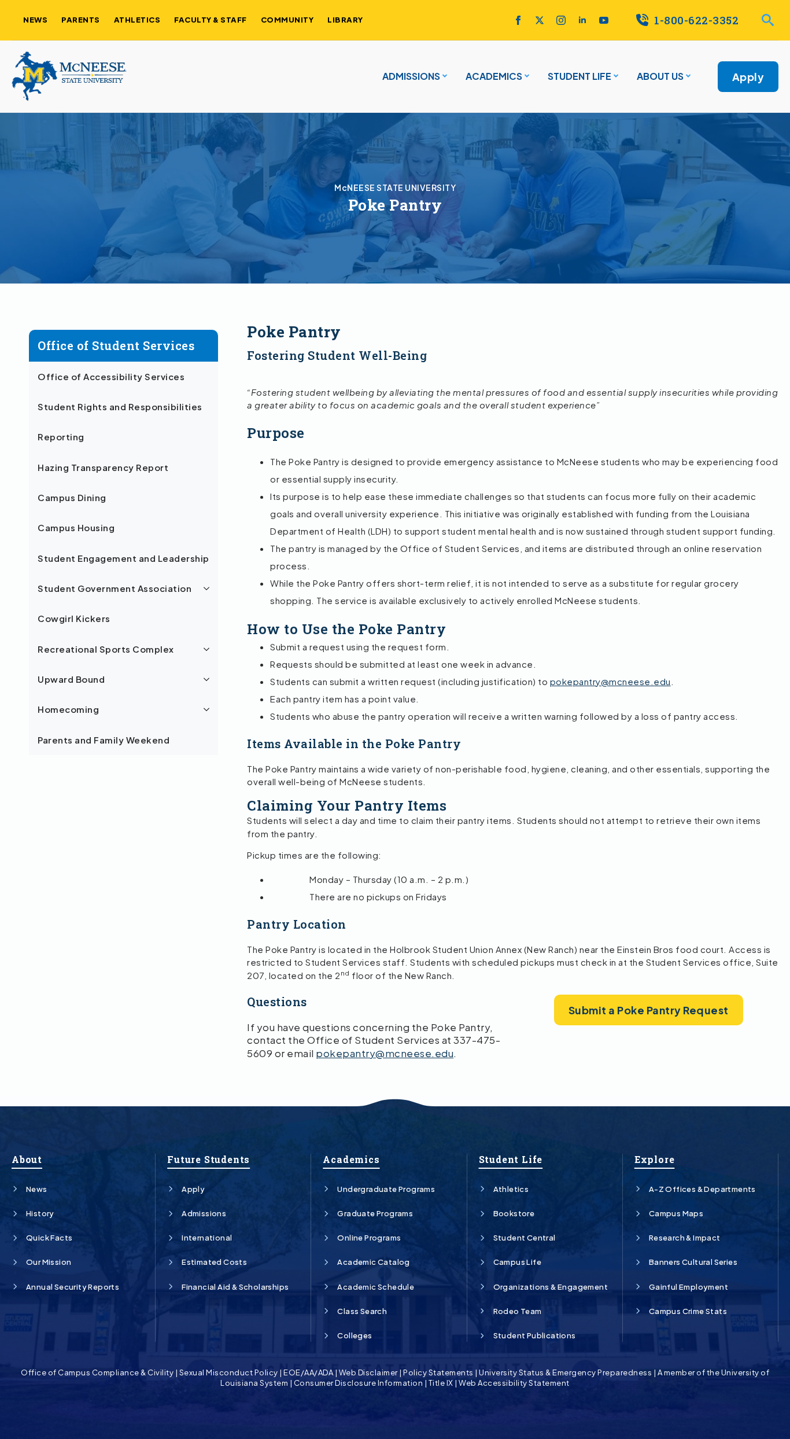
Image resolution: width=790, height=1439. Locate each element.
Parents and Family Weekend (103, 740)
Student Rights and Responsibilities (120, 407)
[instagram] (561, 20)
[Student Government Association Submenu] (208, 588)
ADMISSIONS (411, 76)
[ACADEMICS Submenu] (525, 76)
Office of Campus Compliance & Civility (97, 1372)
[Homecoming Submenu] (208, 709)
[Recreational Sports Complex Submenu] (208, 649)
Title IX (441, 1383)
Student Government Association (114, 588)
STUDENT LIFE (579, 76)
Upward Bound (71, 679)
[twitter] (539, 20)
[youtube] (604, 20)
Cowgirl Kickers (74, 618)
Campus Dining (72, 497)
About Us (660, 76)
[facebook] (518, 20)
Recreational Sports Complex (106, 649)
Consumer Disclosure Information (358, 1383)
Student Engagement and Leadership (123, 558)
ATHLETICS (137, 19)
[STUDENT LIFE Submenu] (614, 76)
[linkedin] (582, 20)
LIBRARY (345, 19)
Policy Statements (438, 1372)
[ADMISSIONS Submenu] (443, 76)
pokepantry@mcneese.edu (610, 681)
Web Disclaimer (368, 1372)
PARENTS (80, 19)
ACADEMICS (494, 76)
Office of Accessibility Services (111, 376)
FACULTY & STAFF (210, 19)
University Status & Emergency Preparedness (565, 1372)
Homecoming (68, 709)
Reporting (61, 437)
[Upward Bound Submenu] (208, 679)
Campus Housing (76, 527)
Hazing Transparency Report (103, 467)
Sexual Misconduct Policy (228, 1372)
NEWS (35, 19)
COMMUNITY (287, 19)
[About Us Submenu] (687, 76)
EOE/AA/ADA (308, 1372)
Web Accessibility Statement (514, 1383)
